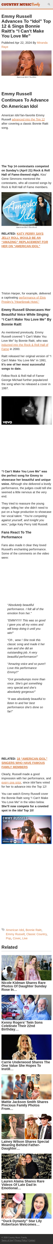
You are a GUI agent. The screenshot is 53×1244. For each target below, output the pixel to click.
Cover (16, 938)
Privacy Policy (21, 1240)
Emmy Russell (15, 934)
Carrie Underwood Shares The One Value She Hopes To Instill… (25, 1065)
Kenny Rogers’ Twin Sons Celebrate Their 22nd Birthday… (22, 1026)
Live (25, 938)
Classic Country (36, 934)
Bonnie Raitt (34, 930)
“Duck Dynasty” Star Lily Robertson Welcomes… (21, 1222)
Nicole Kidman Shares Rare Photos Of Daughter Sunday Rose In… (24, 986)
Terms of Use (7, 1240)
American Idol (15, 930)
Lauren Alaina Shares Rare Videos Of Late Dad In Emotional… (22, 1184)
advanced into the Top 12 (28, 119)
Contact (32, 1240)
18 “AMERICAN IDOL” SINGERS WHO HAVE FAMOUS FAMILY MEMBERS (24, 763)
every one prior (11, 782)
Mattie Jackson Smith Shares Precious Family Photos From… (24, 1105)
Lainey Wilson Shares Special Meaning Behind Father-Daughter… (25, 1145)
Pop (8, 938)
